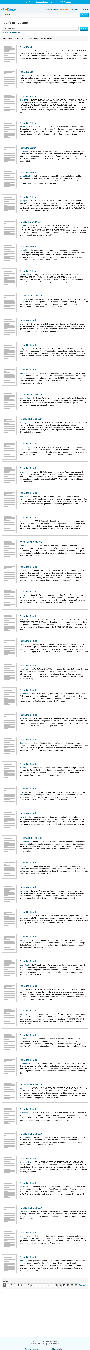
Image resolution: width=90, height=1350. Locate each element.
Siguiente (82, 1285)
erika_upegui (25, 51)
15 (56, 1285)
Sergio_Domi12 (26, 275)
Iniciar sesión (74, 9)
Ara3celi (23, 768)
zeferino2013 (25, 447)
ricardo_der (24, 423)
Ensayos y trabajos (52, 9)
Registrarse (64, 9)
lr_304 (22, 792)
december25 (24, 743)
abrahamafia (24, 373)
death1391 (24, 100)
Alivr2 (22, 1261)
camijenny (24, 151)
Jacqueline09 (25, 1063)
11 (39, 1285)
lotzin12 (23, 570)
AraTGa (23, 866)
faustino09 (24, 694)
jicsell (22, 75)
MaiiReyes (24, 891)
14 (52, 1285)
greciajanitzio (25, 398)
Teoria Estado (26, 47)
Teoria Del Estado (28, 320)
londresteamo (25, 1236)
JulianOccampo (26, 225)
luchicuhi (23, 250)
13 (48, 1285)
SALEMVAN (24, 842)
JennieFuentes (25, 916)
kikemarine (24, 1113)
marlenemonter (25, 521)
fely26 (22, 718)
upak (21, 324)
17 (64, 1285)
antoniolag (24, 940)
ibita (21, 620)
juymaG (23, 817)
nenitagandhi (25, 472)
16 (60, 1285)
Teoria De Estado (28, 96)
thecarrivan (24, 669)
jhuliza (22, 595)
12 (43, 1285)
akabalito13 (24, 965)
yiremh (22, 127)
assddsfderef (25, 176)
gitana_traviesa (26, 1162)
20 (76, 1285)
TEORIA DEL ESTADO (31, 295)
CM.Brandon (25, 644)
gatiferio (23, 1088)
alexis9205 (24, 1187)
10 (35, 1285)
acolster (23, 1039)
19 (72, 1285)
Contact (68, 2)
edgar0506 (24, 496)
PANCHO (23, 546)
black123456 (25, 1137)
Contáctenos (84, 9)
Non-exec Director (42, 2)
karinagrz (23, 299)
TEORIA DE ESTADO (30, 222)
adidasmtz (24, 1014)
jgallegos (23, 201)
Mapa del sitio (57, 1349)
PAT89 (22, 1211)
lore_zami (23, 349)
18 (68, 1285)
